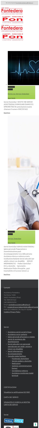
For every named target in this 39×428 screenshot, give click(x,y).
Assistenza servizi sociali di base (19, 332)
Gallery (10, 89)
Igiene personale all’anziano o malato (21, 337)
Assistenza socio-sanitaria (17, 334)
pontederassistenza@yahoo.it (24, 3)
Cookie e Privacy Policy (12, 312)
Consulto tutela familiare (17, 356)
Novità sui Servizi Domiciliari (18, 94)
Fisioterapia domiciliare (20, 359)
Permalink (11, 87)
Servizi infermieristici (15, 351)
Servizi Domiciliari (14, 239)
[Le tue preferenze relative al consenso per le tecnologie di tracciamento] (35, 424)
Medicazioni (16, 363)
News (9, 98)
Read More (7, 113)
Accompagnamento (15, 354)
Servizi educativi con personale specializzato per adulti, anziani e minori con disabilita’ (20, 346)
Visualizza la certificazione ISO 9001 (17, 392)
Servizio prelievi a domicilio (22, 361)
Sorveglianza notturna (20, 371)
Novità (13, 98)
